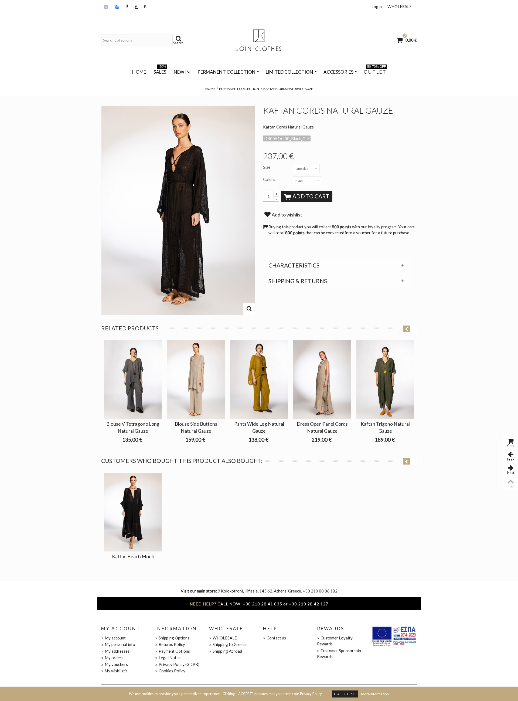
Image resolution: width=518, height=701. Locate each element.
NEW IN (182, 72)
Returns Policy (170, 644)
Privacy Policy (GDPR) (177, 664)
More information (375, 694)
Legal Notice (168, 657)
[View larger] (249, 309)
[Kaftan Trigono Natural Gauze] (385, 379)
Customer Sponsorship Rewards (339, 653)
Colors (269, 179)
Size (267, 167)
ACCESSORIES (338, 72)
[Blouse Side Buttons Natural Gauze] (196, 379)
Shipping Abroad (225, 651)
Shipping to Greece (228, 644)
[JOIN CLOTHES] (259, 40)
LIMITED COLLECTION (289, 72)
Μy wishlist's (114, 670)
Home (139, 72)
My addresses (115, 651)
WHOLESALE (399, 6)
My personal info (118, 644)
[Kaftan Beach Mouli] (133, 512)
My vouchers (114, 664)
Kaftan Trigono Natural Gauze (385, 427)
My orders (112, 657)
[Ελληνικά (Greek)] (117, 6)
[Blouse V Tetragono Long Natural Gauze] (133, 379)
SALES (160, 71)
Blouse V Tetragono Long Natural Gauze (132, 427)
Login (377, 6)
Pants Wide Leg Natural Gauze (259, 427)
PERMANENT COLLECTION (226, 72)
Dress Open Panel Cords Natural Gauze (322, 427)
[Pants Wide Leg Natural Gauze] (259, 379)
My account (113, 637)
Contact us (274, 637)
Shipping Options (172, 637)
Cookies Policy (170, 670)
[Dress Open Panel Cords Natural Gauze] (322, 379)
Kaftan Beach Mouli (133, 556)
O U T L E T (375, 71)
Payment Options (172, 651)
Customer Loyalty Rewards (335, 640)
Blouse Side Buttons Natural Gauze (196, 427)
